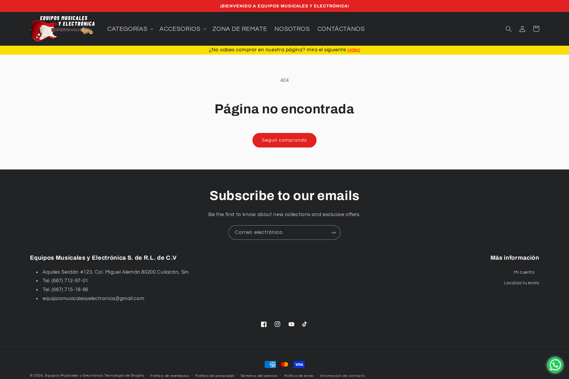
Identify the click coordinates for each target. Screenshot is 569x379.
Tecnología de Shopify (124, 375)
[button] (129, 29)
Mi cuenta (524, 272)
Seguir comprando (284, 140)
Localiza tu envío (521, 283)
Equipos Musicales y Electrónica (74, 375)
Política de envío (299, 376)
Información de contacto (342, 376)
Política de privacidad (214, 376)
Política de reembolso (169, 376)
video (353, 50)
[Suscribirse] (333, 232)
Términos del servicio (259, 376)
